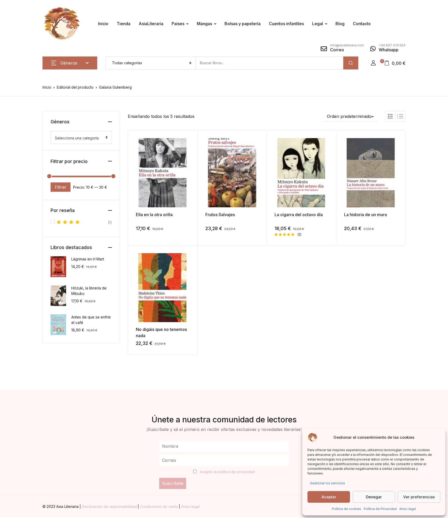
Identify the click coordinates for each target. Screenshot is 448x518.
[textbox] (79, 138)
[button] (373, 63)
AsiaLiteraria (151, 23)
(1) (84, 223)
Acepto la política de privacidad (227, 472)
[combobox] (81, 137)
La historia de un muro (365, 214)
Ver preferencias (419, 496)
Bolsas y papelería (243, 23)
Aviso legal (407, 509)
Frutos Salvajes (220, 214)
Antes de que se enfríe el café (91, 320)
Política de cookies (346, 509)
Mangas (204, 23)
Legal (317, 23)
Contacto (362, 23)
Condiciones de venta (159, 506)
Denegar (374, 496)
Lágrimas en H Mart (87, 259)
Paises (178, 23)
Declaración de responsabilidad (110, 506)
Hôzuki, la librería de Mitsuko (89, 291)
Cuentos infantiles (286, 23)
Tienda (123, 23)
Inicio (103, 23)
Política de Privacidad (380, 509)
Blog (340, 23)
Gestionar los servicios (327, 483)
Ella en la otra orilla (154, 214)
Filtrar (60, 187)
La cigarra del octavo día (299, 214)
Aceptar (328, 496)
